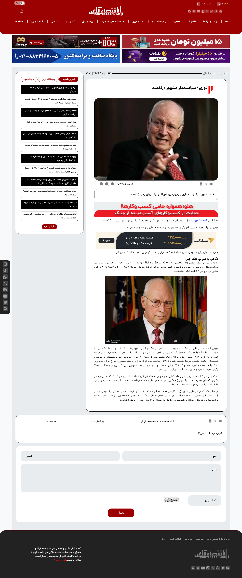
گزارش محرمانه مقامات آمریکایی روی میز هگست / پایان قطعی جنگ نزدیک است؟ (50, 216)
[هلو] (156, 209)
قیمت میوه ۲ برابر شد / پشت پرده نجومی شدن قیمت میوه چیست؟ (50, 204)
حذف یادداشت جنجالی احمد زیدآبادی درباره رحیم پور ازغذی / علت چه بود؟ (50, 193)
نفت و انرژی (138, 22)
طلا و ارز (191, 22)
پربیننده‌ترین (48, 79)
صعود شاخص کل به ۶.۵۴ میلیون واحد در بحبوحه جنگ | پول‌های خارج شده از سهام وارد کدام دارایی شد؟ (52, 181)
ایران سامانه (60, 560)
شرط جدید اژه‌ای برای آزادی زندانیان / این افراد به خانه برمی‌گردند (53, 89)
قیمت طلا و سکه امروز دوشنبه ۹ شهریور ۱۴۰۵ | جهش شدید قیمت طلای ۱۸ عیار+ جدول (51, 101)
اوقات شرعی (175, 539)
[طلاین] (176, 56)
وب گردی (29, 79)
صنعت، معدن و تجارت (112, 22)
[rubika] (194, 11)
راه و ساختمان (159, 22)
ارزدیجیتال (87, 22)
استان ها (19, 22)
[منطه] (66, 41)
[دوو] (176, 41)
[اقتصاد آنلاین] (106, 11)
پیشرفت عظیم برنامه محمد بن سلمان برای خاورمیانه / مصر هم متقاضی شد (51, 147)
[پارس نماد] (66, 56)
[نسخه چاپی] (201, 184)
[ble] (189, 11)
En (223, 4)
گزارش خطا (96, 421)
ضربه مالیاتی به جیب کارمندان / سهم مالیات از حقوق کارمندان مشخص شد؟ (50, 135)
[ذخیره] (211, 184)
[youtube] (198, 11)
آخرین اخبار (69, 79)
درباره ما (225, 539)
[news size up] (101, 184)
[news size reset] (107, 184)
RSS (163, 539)
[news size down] (112, 184)
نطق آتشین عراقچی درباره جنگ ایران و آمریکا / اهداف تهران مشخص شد (51, 124)
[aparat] (220, 11)
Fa (226, 4)
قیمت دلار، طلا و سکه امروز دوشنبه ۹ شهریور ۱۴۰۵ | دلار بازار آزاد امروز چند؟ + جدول (191, 29)
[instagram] (203, 11)
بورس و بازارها (210, 22)
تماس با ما (212, 539)
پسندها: (49, 421)
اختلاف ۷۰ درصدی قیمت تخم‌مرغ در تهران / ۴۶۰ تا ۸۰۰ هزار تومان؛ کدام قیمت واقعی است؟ (50, 170)
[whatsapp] (212, 11)
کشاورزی (70, 22)
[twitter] (207, 11)
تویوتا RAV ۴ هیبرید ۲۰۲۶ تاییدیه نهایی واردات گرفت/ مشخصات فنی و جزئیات (53, 158)
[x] (5, 283)
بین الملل (208, 74)
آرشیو (51, 227)
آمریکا (201, 433)
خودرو (176, 22)
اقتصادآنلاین (200, 221)
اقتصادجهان (37, 22)
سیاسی (54, 22)
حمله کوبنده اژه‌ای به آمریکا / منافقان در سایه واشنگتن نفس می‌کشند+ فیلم (51, 112)
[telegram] (216, 11)
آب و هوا (188, 539)
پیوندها (200, 539)
